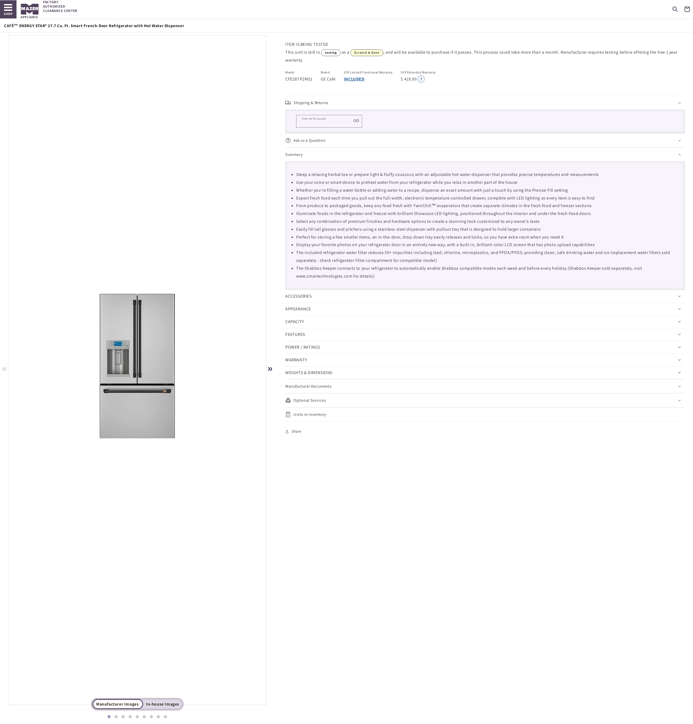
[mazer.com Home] (29, 11)
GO (356, 121)
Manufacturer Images (117, 704)
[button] (675, 9)
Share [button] (297, 431)
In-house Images (162, 704)
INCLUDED (354, 79)
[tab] (109, 716)
